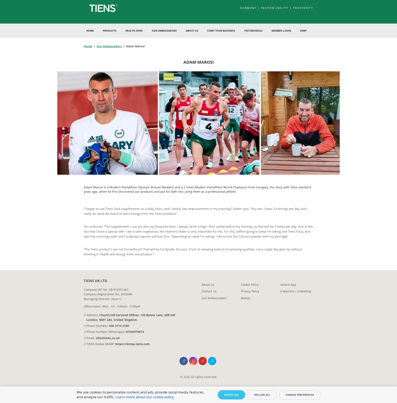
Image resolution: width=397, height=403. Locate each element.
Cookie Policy (250, 285)
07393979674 (135, 332)
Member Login (281, 30)
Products (109, 30)
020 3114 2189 (119, 326)
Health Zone (134, 30)
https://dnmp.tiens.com (132, 344)
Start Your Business (221, 30)
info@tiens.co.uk (108, 338)
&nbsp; (246, 298)
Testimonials (253, 30)
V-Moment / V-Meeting (295, 291)
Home (90, 30)
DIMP (303, 30)
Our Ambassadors (164, 30)
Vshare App (288, 285)
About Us (192, 30)
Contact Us (209, 291)
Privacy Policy (250, 291)
